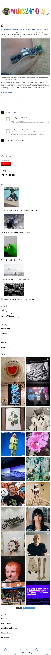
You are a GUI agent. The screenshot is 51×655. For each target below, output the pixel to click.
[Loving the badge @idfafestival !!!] (13, 369)
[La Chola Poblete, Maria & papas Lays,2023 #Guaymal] (38, 494)
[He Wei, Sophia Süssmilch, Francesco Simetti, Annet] (38, 419)
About (22, 652)
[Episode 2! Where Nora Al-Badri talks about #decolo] (38, 519)
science (4, 333)
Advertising (29, 652)
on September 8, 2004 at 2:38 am (22, 118)
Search (49, 1)
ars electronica (17, 24)
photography (6, 328)
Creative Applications (9, 628)
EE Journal (5, 638)
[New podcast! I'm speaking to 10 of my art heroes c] (38, 543)
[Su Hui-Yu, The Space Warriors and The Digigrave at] (38, 593)
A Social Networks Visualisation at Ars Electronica (14, 29)
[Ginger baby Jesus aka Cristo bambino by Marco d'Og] (13, 568)
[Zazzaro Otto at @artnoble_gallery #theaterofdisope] (13, 519)
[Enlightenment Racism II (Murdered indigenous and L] (13, 419)
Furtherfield (6, 623)
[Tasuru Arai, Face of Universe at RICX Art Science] (38, 444)
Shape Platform (7, 633)
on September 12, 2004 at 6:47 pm (21, 129)
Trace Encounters (7, 92)
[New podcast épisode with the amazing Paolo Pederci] (13, 494)
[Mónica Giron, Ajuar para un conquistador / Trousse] (38, 568)
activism (4, 338)
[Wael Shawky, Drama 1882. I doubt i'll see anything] (38, 394)
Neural (4, 618)
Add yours (13, 112)
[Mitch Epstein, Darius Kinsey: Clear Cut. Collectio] (38, 369)
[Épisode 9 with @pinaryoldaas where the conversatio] (13, 444)
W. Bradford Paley (34, 29)
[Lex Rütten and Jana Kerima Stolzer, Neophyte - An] (13, 394)
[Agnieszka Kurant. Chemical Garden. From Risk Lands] (38, 469)
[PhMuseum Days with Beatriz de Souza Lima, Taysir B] (13, 543)
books (3, 343)
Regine (3, 24)
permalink (34, 104)
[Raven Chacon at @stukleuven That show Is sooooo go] (13, 469)
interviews (5, 348)
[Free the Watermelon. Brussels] (13, 593)
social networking (26, 24)
